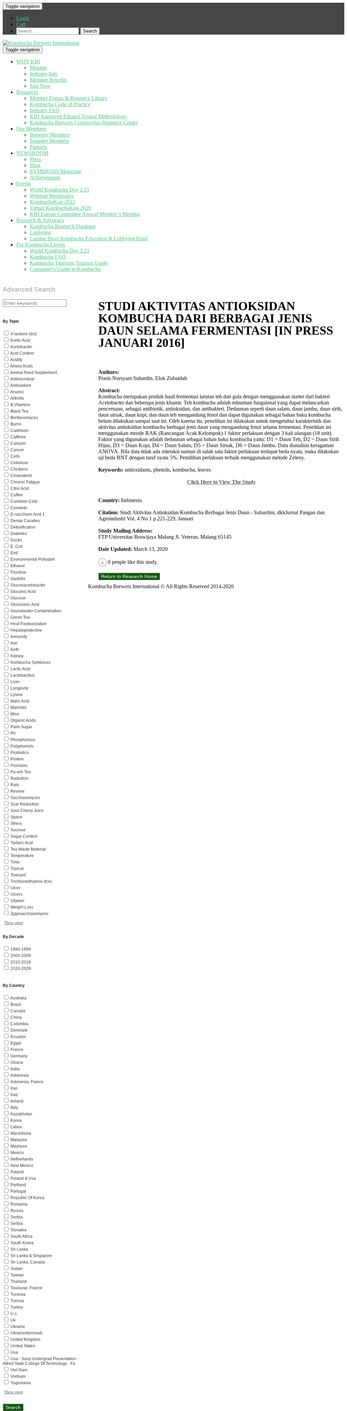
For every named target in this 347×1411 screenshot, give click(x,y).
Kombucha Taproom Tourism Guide (69, 263)
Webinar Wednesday (52, 196)
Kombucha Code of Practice (60, 104)
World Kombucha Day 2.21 (59, 190)
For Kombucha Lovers (40, 244)
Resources (27, 92)
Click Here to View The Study (221, 482)
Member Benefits (48, 80)
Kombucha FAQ (48, 257)
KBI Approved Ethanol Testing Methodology (78, 116)
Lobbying (40, 232)
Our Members (31, 129)
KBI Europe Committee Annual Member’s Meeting (85, 214)
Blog (35, 165)
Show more (13, 922)
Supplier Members (49, 141)
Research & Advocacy (40, 220)
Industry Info (44, 74)
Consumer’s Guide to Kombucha (65, 269)
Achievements (45, 177)
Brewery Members (50, 135)
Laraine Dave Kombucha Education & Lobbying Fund (88, 238)
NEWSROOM (32, 153)
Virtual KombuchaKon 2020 (60, 208)
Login (22, 18)
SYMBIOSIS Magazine (55, 171)
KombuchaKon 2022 (52, 202)
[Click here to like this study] (102, 562)
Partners (38, 147)
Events (23, 183)
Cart (20, 24)
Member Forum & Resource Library (68, 98)
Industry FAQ (45, 110)
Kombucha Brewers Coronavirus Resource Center (84, 122)
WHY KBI (28, 61)
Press (35, 159)
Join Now (40, 86)
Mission (38, 68)
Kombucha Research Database (63, 226)
